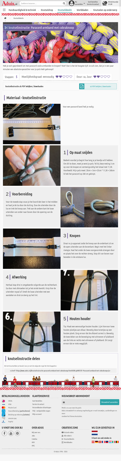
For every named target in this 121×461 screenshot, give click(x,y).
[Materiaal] (31, 124)
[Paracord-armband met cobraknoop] (60, 42)
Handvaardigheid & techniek (22, 9)
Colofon (34, 439)
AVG (33, 445)
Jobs (33, 435)
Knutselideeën (65, 9)
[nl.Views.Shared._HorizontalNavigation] (5, 19)
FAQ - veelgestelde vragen (41, 411)
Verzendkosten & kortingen (41, 407)
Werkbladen (82, 9)
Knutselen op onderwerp (105, 9)
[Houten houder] (31, 331)
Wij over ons (36, 432)
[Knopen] (31, 248)
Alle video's (68, 435)
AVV (33, 442)
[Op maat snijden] (31, 165)
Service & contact (93, 4)
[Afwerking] (89, 290)
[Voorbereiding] (89, 207)
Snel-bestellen (93, 2)
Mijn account (37, 414)
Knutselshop (47, 9)
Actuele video (68, 432)
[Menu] (4, 9)
